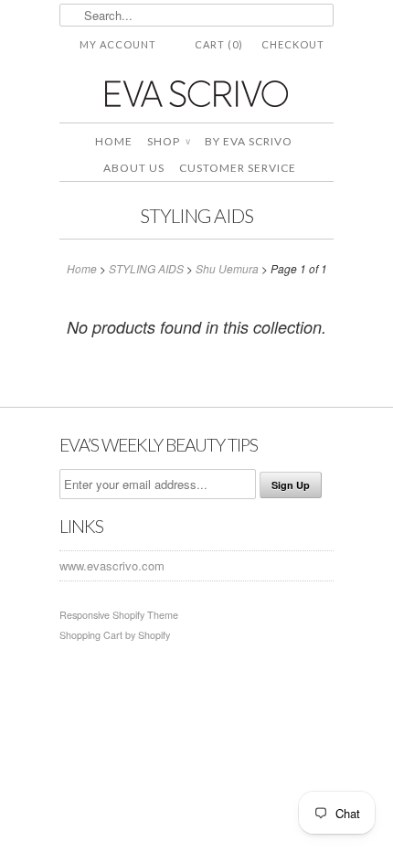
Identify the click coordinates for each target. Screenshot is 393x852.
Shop (168, 141)
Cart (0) (219, 44)
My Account (118, 44)
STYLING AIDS (196, 215)
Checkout (292, 44)
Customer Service (237, 168)
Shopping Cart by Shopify (114, 635)
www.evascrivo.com (112, 565)
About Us (134, 168)
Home (114, 141)
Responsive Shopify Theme (118, 615)
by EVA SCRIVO (248, 141)
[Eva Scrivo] (196, 92)
